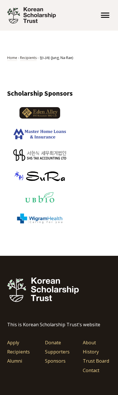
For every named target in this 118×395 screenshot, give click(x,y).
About (90, 342)
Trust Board (96, 361)
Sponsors (55, 361)
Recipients (28, 57)
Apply (13, 342)
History (91, 352)
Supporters (57, 352)
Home (12, 57)
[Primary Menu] (105, 15)
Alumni (14, 361)
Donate (53, 342)
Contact (91, 370)
